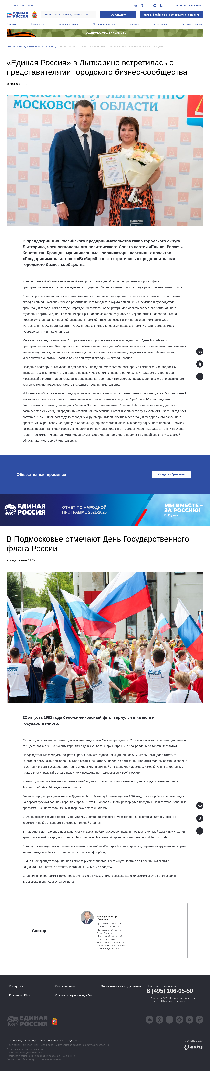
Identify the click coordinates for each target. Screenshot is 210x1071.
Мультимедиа (160, 24)
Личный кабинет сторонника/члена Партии (172, 14)
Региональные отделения (121, 986)
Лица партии (37, 24)
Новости (49, 46)
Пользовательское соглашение (25, 1049)
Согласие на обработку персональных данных (34, 1059)
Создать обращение (171, 474)
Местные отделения (104, 24)
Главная (11, 46)
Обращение (118, 14)
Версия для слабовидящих (188, 5)
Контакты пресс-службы (73, 995)
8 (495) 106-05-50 (170, 991)
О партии (12, 24)
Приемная (134, 24)
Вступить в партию (192, 24)
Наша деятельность (68, 24)
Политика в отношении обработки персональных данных (41, 1056)
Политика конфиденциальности (25, 1052)
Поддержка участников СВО (105, 32)
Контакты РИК (20, 995)
